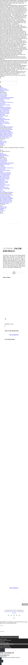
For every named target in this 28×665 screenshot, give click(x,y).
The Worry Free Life (14, 369)
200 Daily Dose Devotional (14, 551)
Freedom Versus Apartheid (14, 310)
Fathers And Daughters (14, 464)
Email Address (23, 600)
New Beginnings (14, 400)
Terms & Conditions (7, 611)
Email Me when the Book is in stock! (9, 637)
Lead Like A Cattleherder (14, 520)
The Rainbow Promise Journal (14, 432)
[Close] (2, 650)
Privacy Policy (14, 611)
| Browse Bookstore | (14, 334)
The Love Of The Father (14, 583)
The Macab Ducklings (14, 488)
